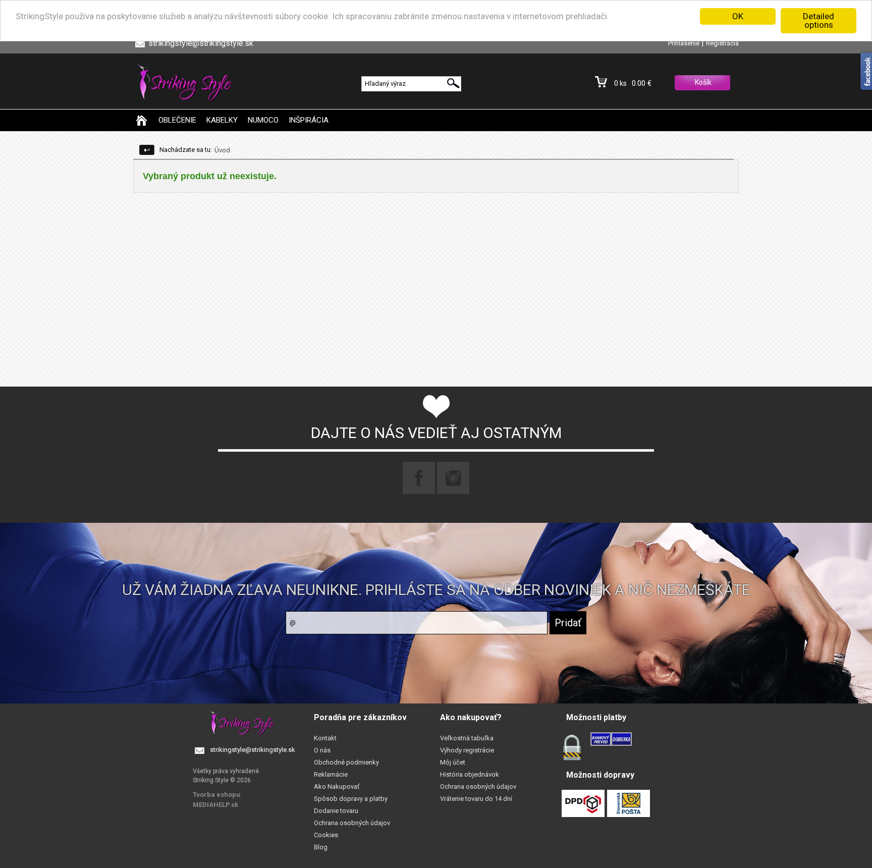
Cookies (326, 835)
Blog (321, 847)
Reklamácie (331, 774)
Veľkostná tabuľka (467, 738)
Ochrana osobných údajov (352, 823)
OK (737, 16)
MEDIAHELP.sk (215, 804)
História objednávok (469, 774)
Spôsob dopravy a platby (351, 798)
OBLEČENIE (177, 120)
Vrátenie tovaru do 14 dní (476, 798)
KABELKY (222, 120)
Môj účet (452, 762)
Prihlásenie (683, 43)
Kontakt (325, 738)
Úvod (222, 150)
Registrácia (722, 43)
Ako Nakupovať (337, 786)
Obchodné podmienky (346, 762)
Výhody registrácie (467, 750)
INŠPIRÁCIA (309, 120)
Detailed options (818, 20)
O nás (322, 750)
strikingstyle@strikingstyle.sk (252, 749)
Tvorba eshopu (216, 794)
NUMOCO (263, 120)
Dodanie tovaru (336, 811)
